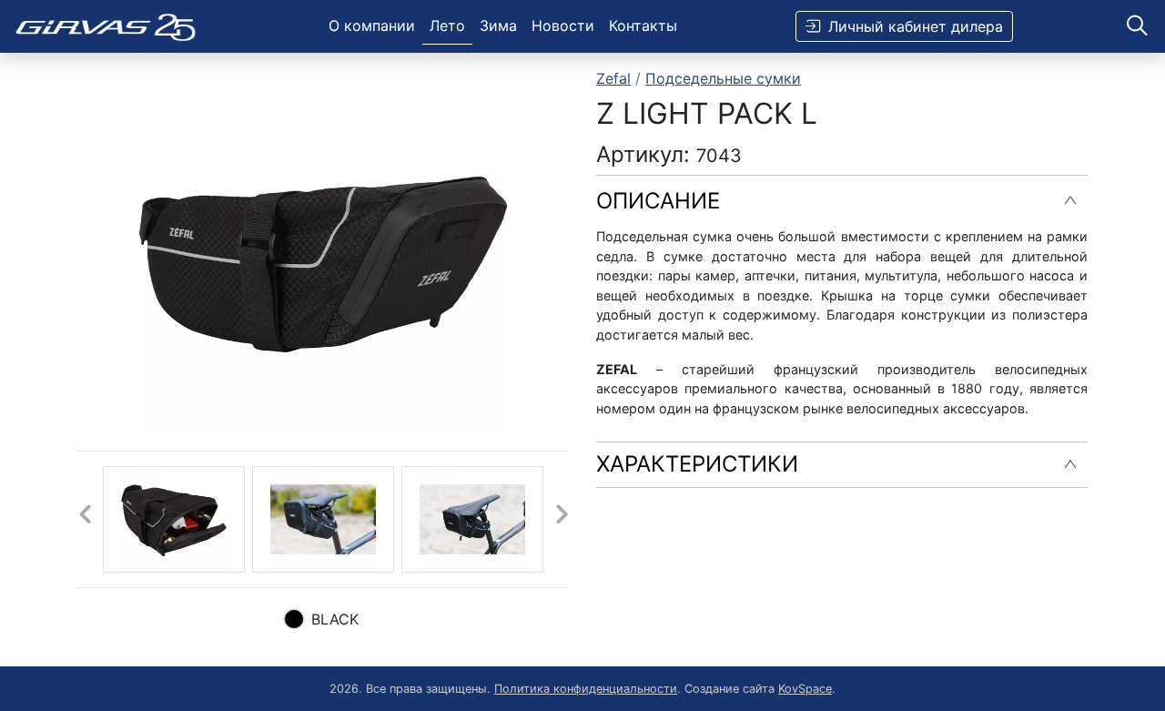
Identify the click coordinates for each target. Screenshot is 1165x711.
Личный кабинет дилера (915, 26)
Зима (498, 25)
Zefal (613, 78)
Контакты (643, 25)
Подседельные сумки (723, 78)
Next (561, 520)
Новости (563, 25)
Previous (84, 520)
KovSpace (805, 689)
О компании (372, 25)
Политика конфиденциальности (585, 689)
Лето (447, 25)
